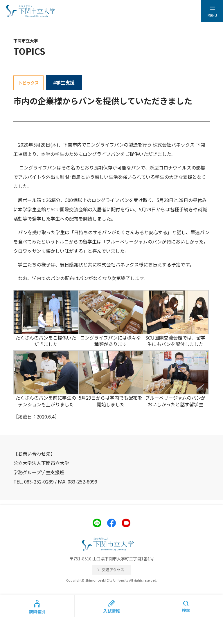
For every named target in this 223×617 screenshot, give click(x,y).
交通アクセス (113, 569)
